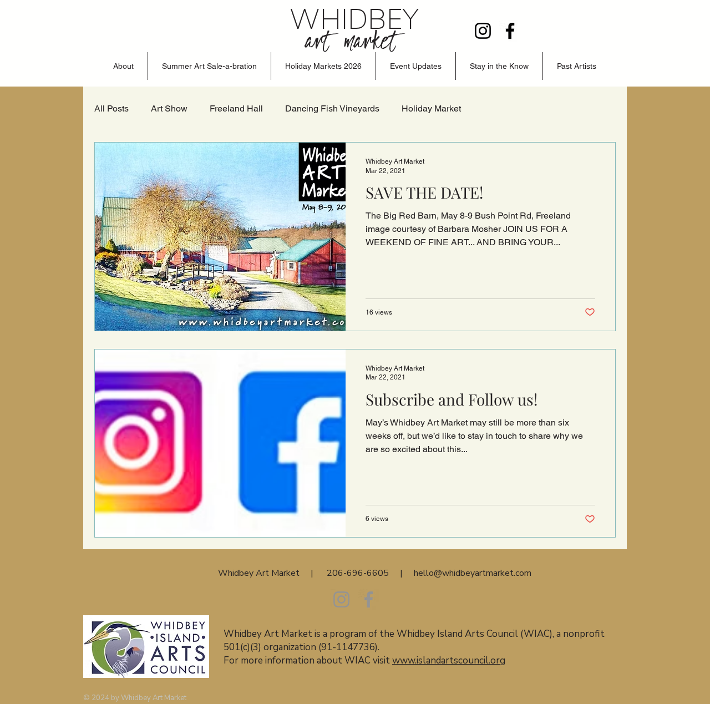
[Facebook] (510, 31)
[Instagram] (483, 31)
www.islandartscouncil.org (448, 660)
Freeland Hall (236, 108)
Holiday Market (431, 108)
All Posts (111, 108)
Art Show (169, 108)
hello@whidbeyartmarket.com (472, 573)
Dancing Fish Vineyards (332, 108)
